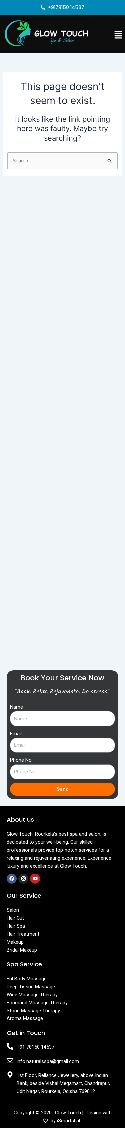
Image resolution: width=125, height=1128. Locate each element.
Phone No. (21, 760)
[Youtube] (35, 879)
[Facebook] (12, 879)
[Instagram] (23, 879)
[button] (118, 35)
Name (16, 707)
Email (16, 734)
